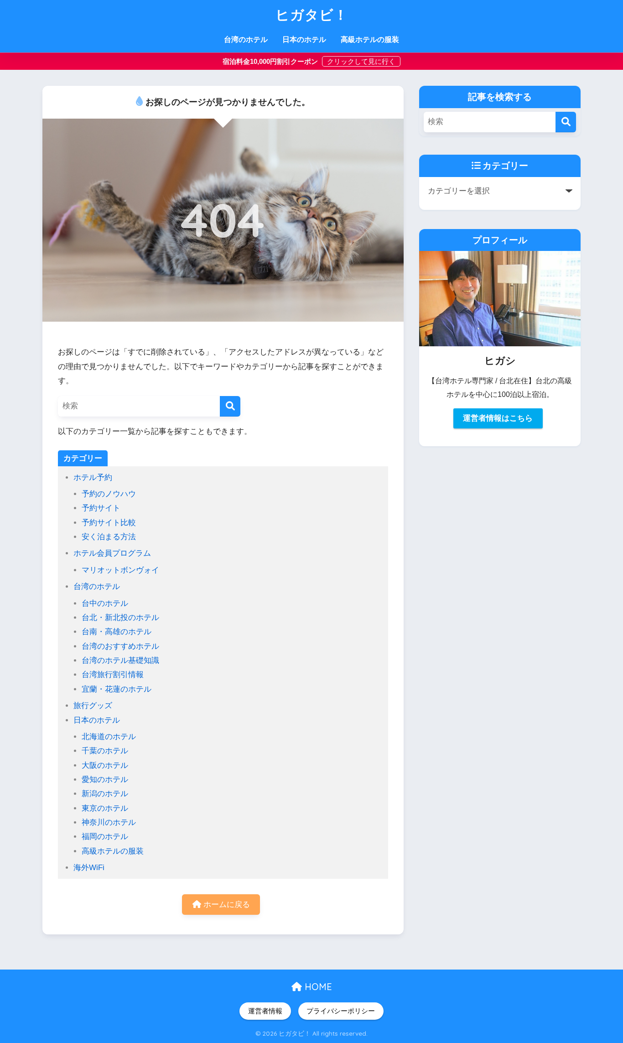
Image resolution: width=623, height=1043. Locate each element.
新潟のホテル (105, 793)
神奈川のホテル (109, 822)
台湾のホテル (246, 39)
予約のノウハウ (109, 494)
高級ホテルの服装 (370, 39)
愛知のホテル (105, 779)
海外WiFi (88, 867)
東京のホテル (105, 808)
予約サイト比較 (109, 522)
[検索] (230, 406)
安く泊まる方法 (109, 536)
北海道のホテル (109, 736)
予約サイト (101, 508)
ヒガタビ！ (311, 14)
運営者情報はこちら (498, 418)
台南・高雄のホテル (116, 631)
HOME (317, 986)
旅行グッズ (92, 705)
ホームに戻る (225, 904)
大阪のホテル (105, 765)
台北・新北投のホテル (120, 617)
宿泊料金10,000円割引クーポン (271, 61)
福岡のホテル (105, 836)
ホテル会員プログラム (112, 553)
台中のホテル (105, 603)
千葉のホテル (105, 750)
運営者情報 (265, 1011)
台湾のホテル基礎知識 (120, 660)
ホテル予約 (92, 477)
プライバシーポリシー (340, 1011)
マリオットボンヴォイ (120, 570)
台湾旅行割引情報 (113, 674)
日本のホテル (304, 39)
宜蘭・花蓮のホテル (116, 689)
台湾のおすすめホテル (120, 646)
